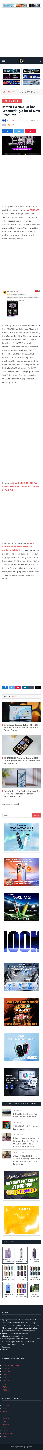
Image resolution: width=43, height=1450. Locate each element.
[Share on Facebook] (7, 131)
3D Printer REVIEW (21, 1104)
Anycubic (6, 1424)
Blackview (6, 1412)
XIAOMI (33, 1104)
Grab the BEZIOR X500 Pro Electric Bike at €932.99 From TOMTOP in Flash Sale (20, 486)
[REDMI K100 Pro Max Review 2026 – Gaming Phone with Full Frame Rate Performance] (21, 745)
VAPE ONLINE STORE (11, 1365)
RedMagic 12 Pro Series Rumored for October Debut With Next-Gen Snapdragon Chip (22, 794)
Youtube (5, 1350)
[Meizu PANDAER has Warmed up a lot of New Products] (21, 145)
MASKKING (7, 1381)
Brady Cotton (16, 120)
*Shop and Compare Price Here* (14, 1344)
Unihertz (6, 1418)
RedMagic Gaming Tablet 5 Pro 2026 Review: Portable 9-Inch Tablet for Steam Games (22, 727)
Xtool (5, 1427)
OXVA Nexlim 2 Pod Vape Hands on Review (25, 1127)
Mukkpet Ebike (8, 1433)
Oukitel (5, 1430)
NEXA (5, 1378)
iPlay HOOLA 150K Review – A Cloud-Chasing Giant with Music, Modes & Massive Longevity (26, 1160)
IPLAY (5, 1387)
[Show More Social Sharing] (38, 131)
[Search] (39, 60)
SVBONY (6, 1406)
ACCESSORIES (12, 101)
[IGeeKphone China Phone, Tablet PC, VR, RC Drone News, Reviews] (21, 60)
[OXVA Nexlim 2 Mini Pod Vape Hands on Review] (6, 1112)
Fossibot (6, 1415)
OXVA (5, 1375)
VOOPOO (6, 1372)
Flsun (5, 1421)
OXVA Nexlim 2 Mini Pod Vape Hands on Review (25, 1115)
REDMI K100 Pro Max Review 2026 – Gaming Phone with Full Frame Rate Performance (22, 760)
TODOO (6, 1390)
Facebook (6, 1347)
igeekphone (28, 1447)
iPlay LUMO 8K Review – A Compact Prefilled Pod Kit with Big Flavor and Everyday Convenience (26, 1142)
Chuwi (5, 1409)
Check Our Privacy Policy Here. (13, 1336)
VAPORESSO (7, 1368)
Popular (7, 1104)
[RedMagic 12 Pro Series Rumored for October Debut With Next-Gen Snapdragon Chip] (21, 778)
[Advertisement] (21, 32)
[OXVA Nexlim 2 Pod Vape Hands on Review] (6, 1125)
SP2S (4, 1384)
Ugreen (5, 1436)
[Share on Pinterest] (30, 131)
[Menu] (3, 60)
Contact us (6, 1333)
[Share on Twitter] (19, 131)
